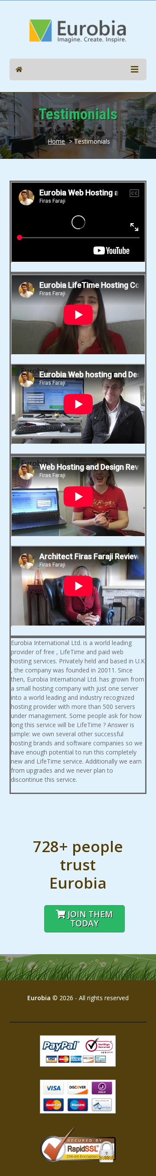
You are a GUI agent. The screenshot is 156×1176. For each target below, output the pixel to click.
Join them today (90, 918)
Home (56, 141)
